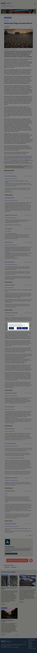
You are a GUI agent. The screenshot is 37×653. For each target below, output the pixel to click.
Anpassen (11, 328)
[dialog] (18, 326)
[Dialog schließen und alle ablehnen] (28, 323)
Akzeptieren (25, 328)
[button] (35, 4)
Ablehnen (19, 328)
